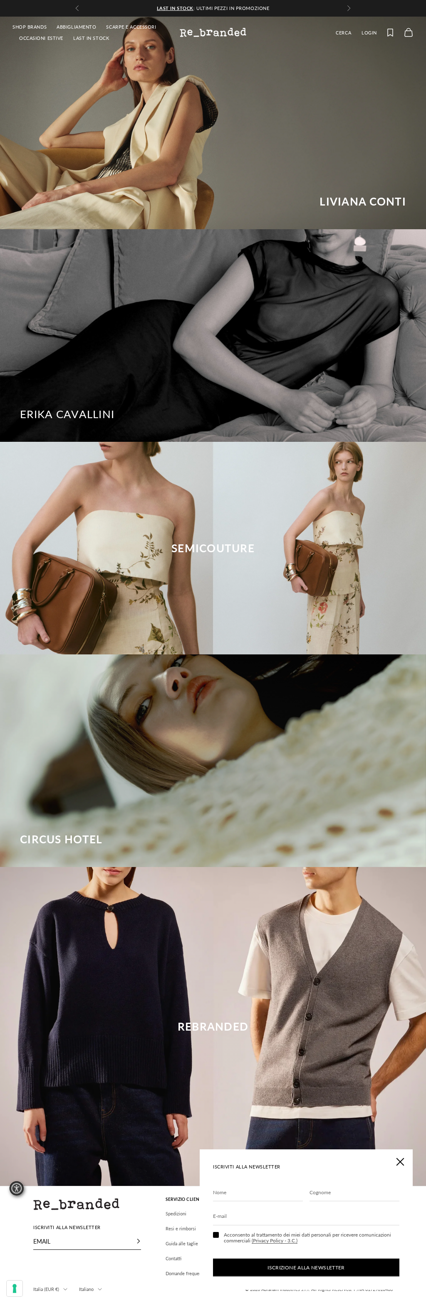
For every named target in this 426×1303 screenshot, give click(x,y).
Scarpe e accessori (131, 26)
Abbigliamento (76, 26)
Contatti (173, 1258)
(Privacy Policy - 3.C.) (274, 1240)
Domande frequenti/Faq (189, 1273)
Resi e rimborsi (181, 1228)
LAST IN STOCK (91, 38)
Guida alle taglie (182, 1243)
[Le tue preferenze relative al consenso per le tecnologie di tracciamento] (14, 1288)
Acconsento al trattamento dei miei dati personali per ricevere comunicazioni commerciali (307, 1238)
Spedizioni (176, 1213)
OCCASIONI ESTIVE (41, 38)
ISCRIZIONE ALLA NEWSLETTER (305, 1267)
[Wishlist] (390, 33)
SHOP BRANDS (29, 26)
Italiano (86, 1289)
